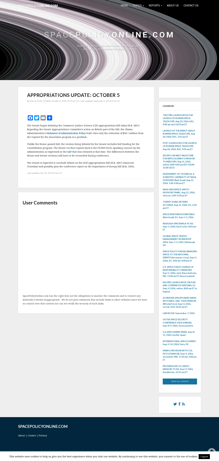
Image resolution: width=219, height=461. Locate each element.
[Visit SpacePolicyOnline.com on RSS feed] (183, 405)
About (21, 435)
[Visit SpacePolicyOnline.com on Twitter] (175, 405)
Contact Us (191, 5)
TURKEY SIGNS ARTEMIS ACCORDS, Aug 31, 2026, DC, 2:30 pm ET (180, 204)
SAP (69, 152)
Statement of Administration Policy (66, 133)
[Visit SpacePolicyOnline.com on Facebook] (179, 405)
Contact (32, 435)
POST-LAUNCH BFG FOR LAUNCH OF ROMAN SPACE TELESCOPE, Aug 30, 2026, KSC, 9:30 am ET (180, 146)
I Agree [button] (204, 456)
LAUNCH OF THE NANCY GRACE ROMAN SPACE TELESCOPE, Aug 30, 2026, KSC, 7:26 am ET (179, 133)
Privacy (43, 435)
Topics (137, 5)
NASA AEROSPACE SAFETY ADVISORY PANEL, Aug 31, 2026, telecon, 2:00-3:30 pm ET (179, 192)
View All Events (180, 381)
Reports (154, 5)
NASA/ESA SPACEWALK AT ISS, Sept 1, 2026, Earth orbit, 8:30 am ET (179, 226)
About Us (173, 5)
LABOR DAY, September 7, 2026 (179, 313)
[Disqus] (86, 250)
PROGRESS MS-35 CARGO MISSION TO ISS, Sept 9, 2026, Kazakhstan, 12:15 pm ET (178, 369)
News (124, 5)
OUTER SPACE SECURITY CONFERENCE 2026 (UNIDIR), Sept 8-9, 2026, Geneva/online (178, 322)
